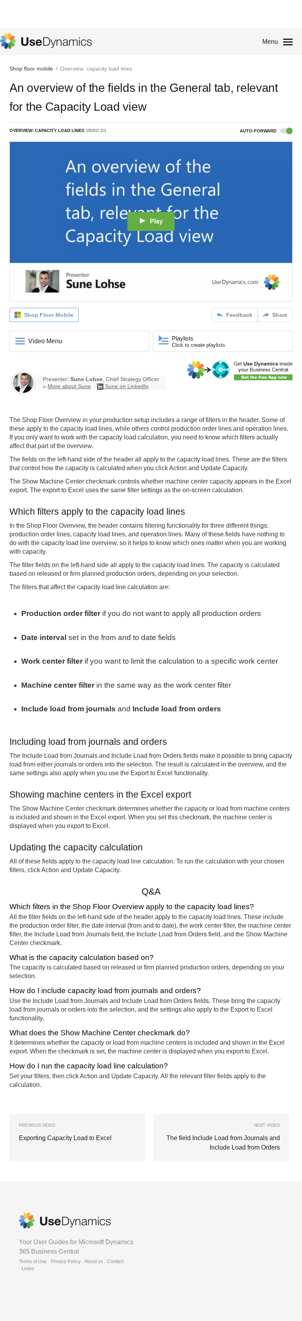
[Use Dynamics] (46, 41)
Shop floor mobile (31, 68)
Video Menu (45, 341)
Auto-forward (259, 130)
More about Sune (69, 386)
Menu (270, 41)
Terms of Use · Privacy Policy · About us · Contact (71, 1261)
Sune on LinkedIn (127, 386)
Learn (28, 1268)
